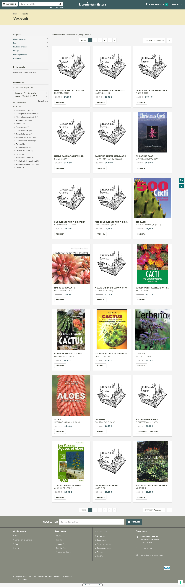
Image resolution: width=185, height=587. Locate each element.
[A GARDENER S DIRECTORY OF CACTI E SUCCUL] (111, 264)
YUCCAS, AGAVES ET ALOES (67, 485)
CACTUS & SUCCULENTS (106, 485)
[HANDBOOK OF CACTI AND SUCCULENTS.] (152, 66)
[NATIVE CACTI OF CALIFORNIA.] (71, 132)
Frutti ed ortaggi (20, 47)
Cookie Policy (61, 548)
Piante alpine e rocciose (26, 141)
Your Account (61, 536)
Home (16, 14)
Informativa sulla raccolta (92, 585)
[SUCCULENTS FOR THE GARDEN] (71, 198)
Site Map (100, 556)
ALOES (57, 419)
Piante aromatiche (24, 110)
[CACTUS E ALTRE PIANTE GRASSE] (111, 329)
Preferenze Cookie (64, 552)
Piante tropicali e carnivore (27, 161)
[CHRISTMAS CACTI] (152, 132)
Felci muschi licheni (24, 158)
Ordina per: (149, 40)
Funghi (16, 51)
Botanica (17, 58)
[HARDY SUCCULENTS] (71, 264)
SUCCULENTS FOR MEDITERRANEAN (153, 485)
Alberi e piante (19, 39)
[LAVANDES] (111, 395)
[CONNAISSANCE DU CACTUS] (71, 329)
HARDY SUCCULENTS (64, 288)
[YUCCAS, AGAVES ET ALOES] (71, 461)
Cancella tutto (43, 101)
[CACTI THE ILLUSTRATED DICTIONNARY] (111, 132)
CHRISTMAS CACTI (144, 156)
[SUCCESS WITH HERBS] (152, 395)
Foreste (20, 144)
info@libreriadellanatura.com (152, 555)
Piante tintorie (22, 127)
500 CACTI (141, 222)
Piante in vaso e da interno (27, 164)
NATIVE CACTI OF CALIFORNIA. (69, 156)
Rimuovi (47, 93)
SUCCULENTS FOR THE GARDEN (69, 222)
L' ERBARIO (141, 353)
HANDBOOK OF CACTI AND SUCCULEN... (155, 90)
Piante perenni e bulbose (26, 137)
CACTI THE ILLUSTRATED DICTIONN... (113, 156)
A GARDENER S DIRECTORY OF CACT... (113, 288)
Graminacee (21, 124)
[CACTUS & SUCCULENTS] (111, 461)
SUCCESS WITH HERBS (147, 419)
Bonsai (20, 168)
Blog (16, 536)
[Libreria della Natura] (92, 4)
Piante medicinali (24, 131)
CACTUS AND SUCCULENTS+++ (110, 90)
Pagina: (84, 40)
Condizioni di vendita (23, 540)
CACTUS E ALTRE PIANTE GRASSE (111, 353)
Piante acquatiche (24, 120)
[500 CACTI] (152, 198)
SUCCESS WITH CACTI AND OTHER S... (154, 288)
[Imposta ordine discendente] (169, 40)
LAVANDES (100, 419)
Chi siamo (101, 536)
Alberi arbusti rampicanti (27, 117)
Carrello (59, 540)
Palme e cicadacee (24, 151)
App (16, 544)
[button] (177, 4)
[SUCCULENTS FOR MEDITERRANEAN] (152, 461)
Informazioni (101, 531)
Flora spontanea (20, 55)
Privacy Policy (61, 544)
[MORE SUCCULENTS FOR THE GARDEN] (111, 198)
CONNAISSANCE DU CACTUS (68, 353)
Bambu (20, 154)
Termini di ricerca (104, 544)
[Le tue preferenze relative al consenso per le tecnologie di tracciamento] (180, 582)
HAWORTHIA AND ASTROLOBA (69, 90)
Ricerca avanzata (56, 7)
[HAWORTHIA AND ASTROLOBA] (71, 66)
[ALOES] (71, 395)
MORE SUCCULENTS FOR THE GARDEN (113, 222)
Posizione (157, 41)
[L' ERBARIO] (152, 329)
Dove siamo (101, 540)
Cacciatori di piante (24, 134)
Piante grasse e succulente (27, 114)
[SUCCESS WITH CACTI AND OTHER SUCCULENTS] (152, 264)
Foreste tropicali (23, 147)
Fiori (15, 43)
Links (17, 548)
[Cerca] (61, 4)
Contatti (100, 552)
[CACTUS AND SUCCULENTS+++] (111, 66)
